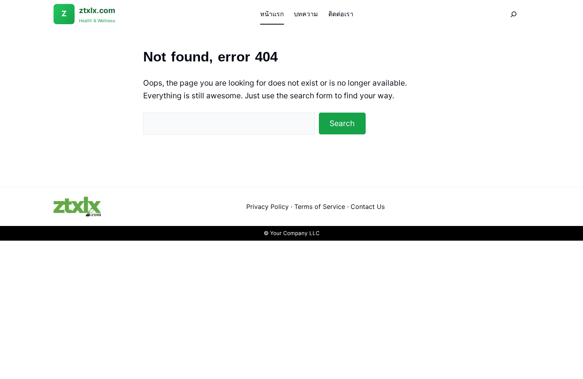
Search (342, 123)
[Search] (513, 14)
